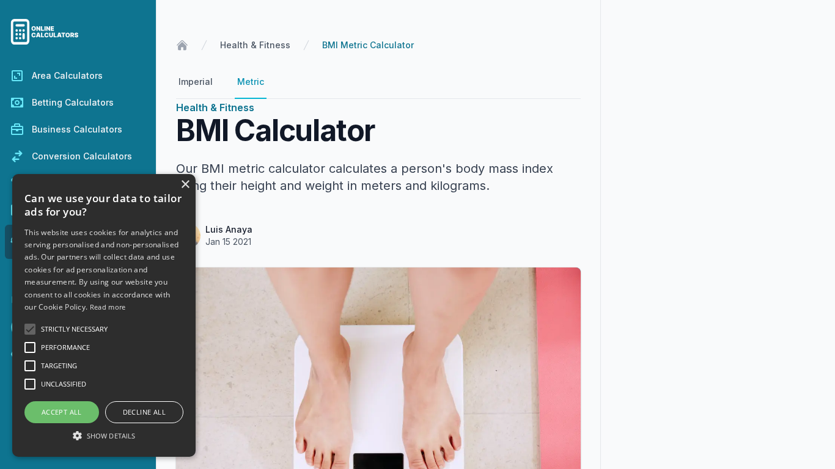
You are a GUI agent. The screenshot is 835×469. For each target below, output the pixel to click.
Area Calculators (67, 75)
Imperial (195, 81)
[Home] (182, 45)
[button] (103, 435)
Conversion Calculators (82, 156)
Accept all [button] (62, 411)
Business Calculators (77, 129)
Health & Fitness (255, 45)
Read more (108, 306)
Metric (250, 81)
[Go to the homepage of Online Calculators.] (78, 31)
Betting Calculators (73, 102)
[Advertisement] (718, 232)
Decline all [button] (144, 411)
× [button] (184, 184)
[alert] (104, 315)
